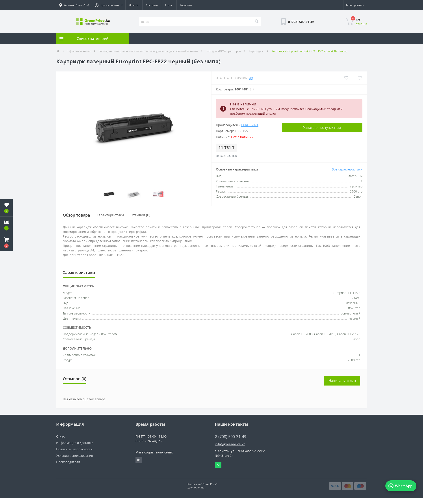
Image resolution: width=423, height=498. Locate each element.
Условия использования (74, 455)
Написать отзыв (342, 380)
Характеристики (110, 215)
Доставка (152, 5)
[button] (108, 5)
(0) (251, 78)
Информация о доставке (74, 443)
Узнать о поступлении (322, 127)
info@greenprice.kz (230, 444)
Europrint (249, 125)
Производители (68, 462)
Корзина (361, 23)
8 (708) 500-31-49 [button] (230, 436)
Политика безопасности (74, 449)
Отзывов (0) (140, 215)
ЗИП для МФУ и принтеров (223, 51)
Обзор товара (76, 215)
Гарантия (186, 5)
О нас (169, 5)
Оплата (133, 5)
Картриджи (256, 51)
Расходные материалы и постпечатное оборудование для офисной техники (148, 51)
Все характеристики (347, 169)
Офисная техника (79, 51)
